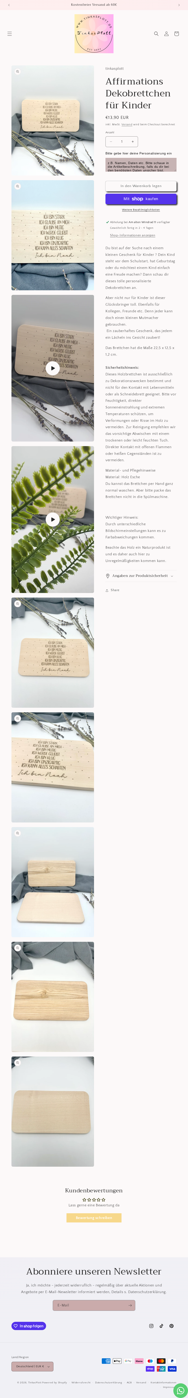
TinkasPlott (34, 1382)
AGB (129, 1382)
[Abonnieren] (130, 1305)
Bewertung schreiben (94, 1218)
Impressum (170, 1387)
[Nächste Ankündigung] (179, 5)
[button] (10, 34)
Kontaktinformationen (164, 1382)
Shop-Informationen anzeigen (132, 235)
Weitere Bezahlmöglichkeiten (141, 209)
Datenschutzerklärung (108, 1382)
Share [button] (115, 590)
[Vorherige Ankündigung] (9, 5)
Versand (127, 124)
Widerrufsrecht (81, 1382)
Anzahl (109, 132)
